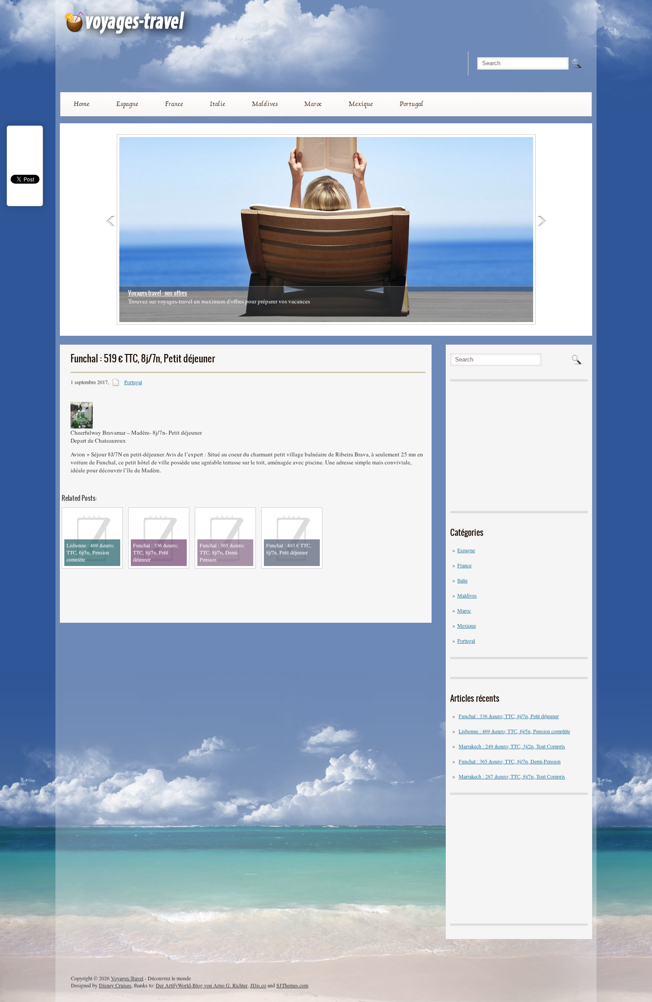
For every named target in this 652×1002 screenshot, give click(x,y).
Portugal (412, 104)
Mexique (361, 104)
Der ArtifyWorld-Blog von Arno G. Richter (201, 985)
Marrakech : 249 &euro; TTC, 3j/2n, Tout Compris (512, 746)
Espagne (127, 104)
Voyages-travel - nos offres (157, 293)
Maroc (313, 104)
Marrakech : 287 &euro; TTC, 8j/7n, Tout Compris (512, 776)
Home (82, 104)
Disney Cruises (115, 985)
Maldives (265, 104)
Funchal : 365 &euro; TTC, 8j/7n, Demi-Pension (510, 761)
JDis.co (258, 985)
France (174, 104)
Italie (217, 104)
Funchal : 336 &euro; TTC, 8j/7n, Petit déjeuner (509, 715)
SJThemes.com (292, 985)
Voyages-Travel (127, 978)
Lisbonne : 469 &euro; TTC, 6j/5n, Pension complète (514, 731)
